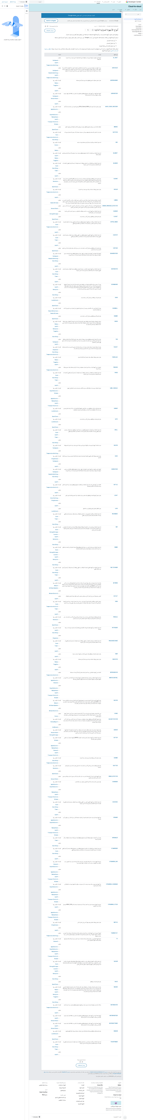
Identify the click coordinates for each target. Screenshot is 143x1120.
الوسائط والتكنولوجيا (80, 1093)
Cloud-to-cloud (134, 6)
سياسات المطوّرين (62, 1100)
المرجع (120, 9)
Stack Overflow (43, 1092)
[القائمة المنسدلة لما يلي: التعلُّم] (133, 9)
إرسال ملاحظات (49, 30)
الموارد (113, 1)
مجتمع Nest (44, 1094)
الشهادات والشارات (62, 1085)
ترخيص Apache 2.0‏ (66, 1072)
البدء (140, 9)
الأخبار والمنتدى (106, 1)
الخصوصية (116, 1116)
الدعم (113, 9)
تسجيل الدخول (5, 1)
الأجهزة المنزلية (81, 1095)
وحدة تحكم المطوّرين (43, 1085)
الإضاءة (82, 1085)
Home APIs (100, 1085)
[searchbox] (133, 14)
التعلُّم (136, 9)
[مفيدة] (48, 26)
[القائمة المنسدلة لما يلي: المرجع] (117, 9)
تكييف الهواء (81, 1087)
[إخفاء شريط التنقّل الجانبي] (125, 1117)
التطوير (119, 1)
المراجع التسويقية (62, 1087)
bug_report (7, 6)
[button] (133, 26)
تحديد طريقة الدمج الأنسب (116, 1106)
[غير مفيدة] (45, 26)
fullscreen (5, 6)
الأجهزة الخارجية (81, 1104)
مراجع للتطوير (63, 1090)
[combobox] (36, 1)
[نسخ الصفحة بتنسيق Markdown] (88, 30)
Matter (119, 1085)
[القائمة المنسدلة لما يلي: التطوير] (125, 9)
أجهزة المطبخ (81, 1098)
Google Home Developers (112, 26)
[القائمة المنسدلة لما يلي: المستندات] (94, 2)
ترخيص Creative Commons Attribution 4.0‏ (98, 1072)
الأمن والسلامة (81, 1090)
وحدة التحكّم (13, 2)
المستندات (98, 1)
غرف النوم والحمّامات (80, 1101)
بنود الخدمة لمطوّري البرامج (60, 1097)
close (2, 6)
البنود (120, 1116)
